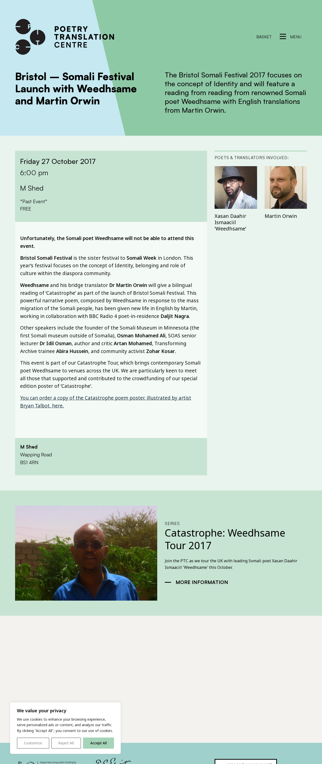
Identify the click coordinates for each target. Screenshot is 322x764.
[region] (65, 728)
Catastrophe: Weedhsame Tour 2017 (225, 539)
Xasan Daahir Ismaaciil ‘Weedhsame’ (230, 222)
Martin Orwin (281, 216)
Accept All (98, 743)
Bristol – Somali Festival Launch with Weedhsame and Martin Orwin (76, 88)
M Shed (28, 447)
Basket (264, 36)
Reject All (66, 743)
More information (202, 582)
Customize (33, 743)
